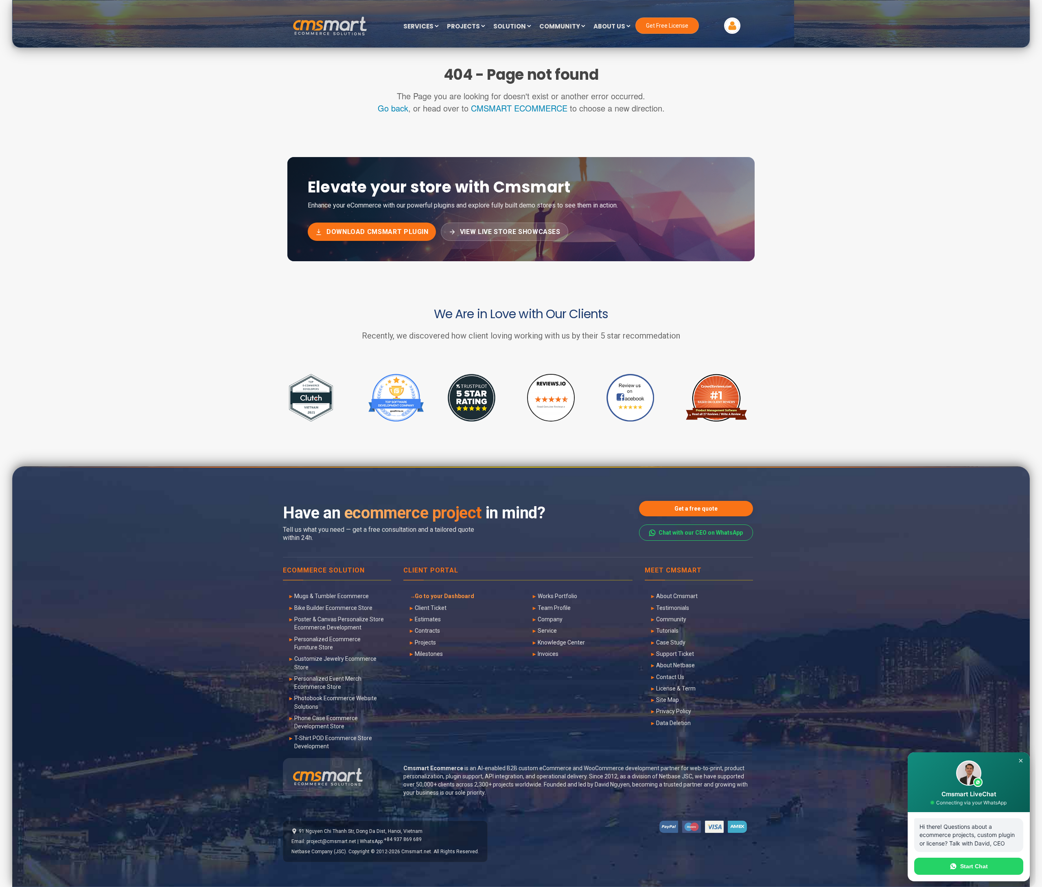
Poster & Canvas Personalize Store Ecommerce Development (339, 623)
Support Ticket (675, 654)
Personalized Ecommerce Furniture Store (327, 643)
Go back (393, 108)
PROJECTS (464, 27)
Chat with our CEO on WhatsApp (701, 532)
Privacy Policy (673, 711)
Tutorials (667, 630)
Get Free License (667, 25)
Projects (425, 642)
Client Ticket (431, 608)
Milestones (429, 654)
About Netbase (675, 665)
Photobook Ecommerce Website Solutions (335, 702)
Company (550, 619)
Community (671, 619)
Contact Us (670, 677)
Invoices (548, 654)
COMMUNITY (560, 27)
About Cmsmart (677, 596)
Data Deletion (673, 723)
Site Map (667, 700)
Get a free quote (696, 508)
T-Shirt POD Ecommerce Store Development (333, 742)
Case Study (670, 642)
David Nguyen (612, 784)
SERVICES (419, 27)
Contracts (427, 630)
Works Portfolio (557, 596)
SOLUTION (510, 27)
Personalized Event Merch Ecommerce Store (327, 682)
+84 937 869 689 (403, 839)
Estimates (428, 619)
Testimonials (672, 608)
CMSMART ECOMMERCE (519, 108)
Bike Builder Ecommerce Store (333, 608)
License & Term (676, 688)
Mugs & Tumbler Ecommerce (331, 596)
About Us (609, 27)
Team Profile (554, 608)
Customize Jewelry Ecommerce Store (335, 662)
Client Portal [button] (430, 570)
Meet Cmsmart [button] (673, 570)
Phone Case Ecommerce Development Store (326, 722)
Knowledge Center (561, 642)
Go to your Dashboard (444, 596)
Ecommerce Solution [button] (324, 570)
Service (547, 630)
